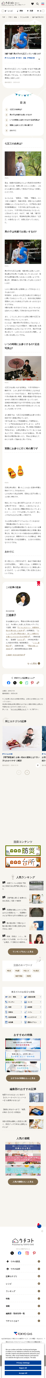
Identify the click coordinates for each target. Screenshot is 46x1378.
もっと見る (32, 663)
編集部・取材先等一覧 (15, 1313)
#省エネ (26, 971)
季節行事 (32, 58)
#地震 (17, 971)
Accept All (23, 1373)
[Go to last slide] (2, 10)
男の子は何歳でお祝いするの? (21, 114)
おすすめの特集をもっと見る (23, 1078)
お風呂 (42, 11)
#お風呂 (36, 971)
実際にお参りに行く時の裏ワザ (21, 125)
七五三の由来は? (16, 109)
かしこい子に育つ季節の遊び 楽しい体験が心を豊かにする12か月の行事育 (22, 633)
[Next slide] (43, 10)
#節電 (29, 976)
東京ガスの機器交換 (33, 1342)
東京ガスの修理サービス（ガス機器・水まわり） (28, 1339)
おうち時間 (11, 1325)
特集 (8, 1298)
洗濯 (31, 11)
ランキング (10, 1291)
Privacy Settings (23, 1363)
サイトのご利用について (18, 709)
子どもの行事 (10, 58)
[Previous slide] (19, 772)
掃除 (21, 11)
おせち (19, 639)
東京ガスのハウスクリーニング (16, 1342)
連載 (8, 1306)
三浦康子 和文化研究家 (14, 655)
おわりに (13, 130)
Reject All (23, 1368)
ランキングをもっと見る (23, 951)
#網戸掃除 (18, 976)
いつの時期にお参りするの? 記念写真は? (25, 120)
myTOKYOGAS (6, 1339)
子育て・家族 (22, 58)
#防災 (9, 971)
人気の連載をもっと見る (23, 1181)
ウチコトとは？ (12, 1321)
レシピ (10, 11)
